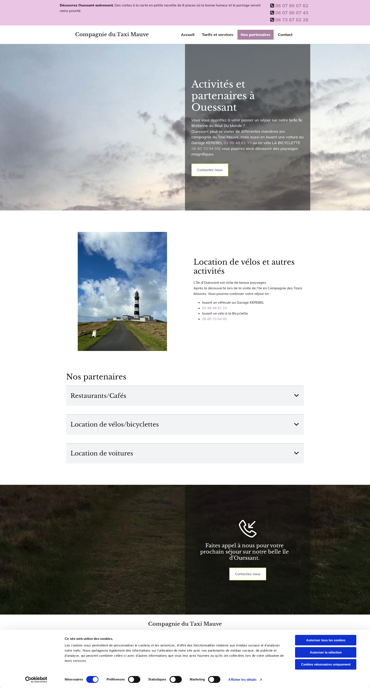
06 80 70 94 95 (205, 148)
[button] (209, 170)
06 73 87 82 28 (291, 19)
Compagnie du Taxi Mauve (112, 34)
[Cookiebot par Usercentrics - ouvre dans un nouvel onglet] (36, 679)
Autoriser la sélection (326, 652)
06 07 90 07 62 (291, 5)
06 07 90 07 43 (291, 12)
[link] (296, 396)
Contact (285, 34)
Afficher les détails (242, 679)
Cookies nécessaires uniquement (326, 664)
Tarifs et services (217, 34)
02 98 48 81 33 (238, 142)
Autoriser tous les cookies (325, 640)
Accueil (187, 34)
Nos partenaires (255, 34)
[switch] (134, 679)
